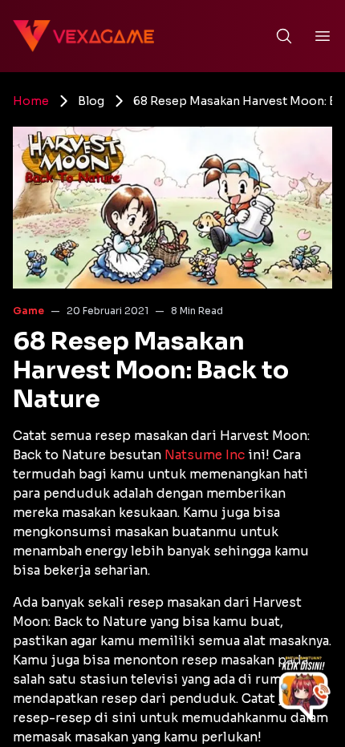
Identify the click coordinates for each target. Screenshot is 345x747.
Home (31, 101)
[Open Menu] (322, 36)
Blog (91, 101)
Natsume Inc (204, 454)
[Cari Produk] (284, 36)
